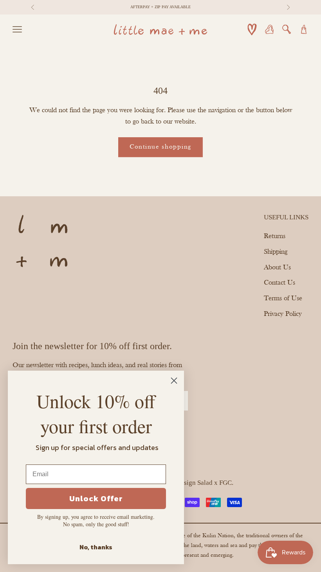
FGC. (226, 482)
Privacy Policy (283, 314)
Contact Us (279, 283)
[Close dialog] (174, 380)
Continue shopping (160, 146)
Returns (274, 236)
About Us (277, 267)
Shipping (275, 252)
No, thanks (95, 547)
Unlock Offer (96, 498)
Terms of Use (283, 298)
